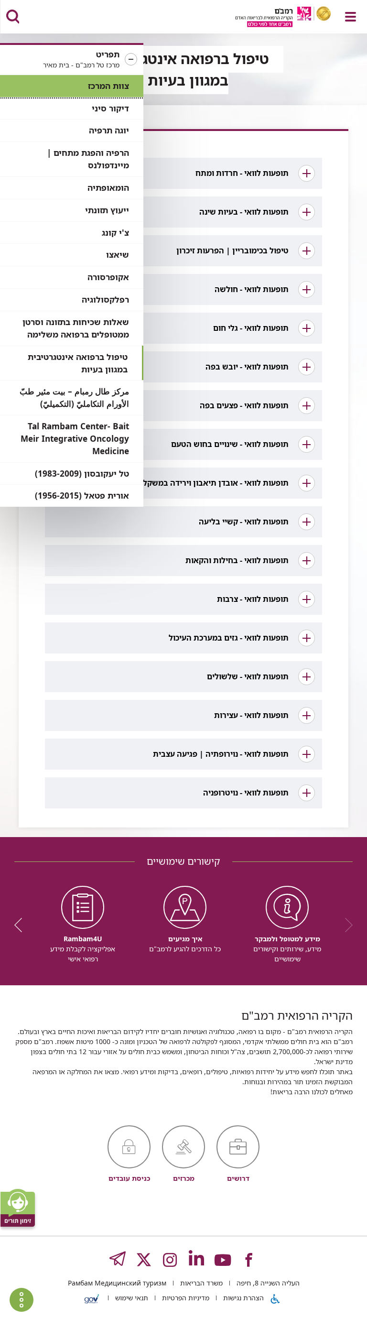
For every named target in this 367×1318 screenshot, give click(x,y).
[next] (21, 925)
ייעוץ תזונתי (107, 210)
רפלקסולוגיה (105, 299)
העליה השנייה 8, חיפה (267, 1282)
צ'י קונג (115, 232)
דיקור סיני (110, 108)
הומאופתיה (108, 187)
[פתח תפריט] (350, 17)
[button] (71, 60)
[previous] (345, 925)
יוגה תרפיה (109, 130)
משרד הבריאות (200, 1282)
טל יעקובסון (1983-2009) (82, 473)
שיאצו (117, 254)
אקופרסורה (108, 277)
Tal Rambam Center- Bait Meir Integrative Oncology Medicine (75, 439)
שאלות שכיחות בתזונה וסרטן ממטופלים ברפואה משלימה (75, 328)
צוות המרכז (108, 85)
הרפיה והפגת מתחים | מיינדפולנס (88, 159)
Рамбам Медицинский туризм (117, 1282)
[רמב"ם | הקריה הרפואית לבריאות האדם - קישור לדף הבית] (271, 18)
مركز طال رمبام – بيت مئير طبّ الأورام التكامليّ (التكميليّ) (74, 397)
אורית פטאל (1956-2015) (82, 495)
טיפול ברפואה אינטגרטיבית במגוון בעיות (78, 363)
